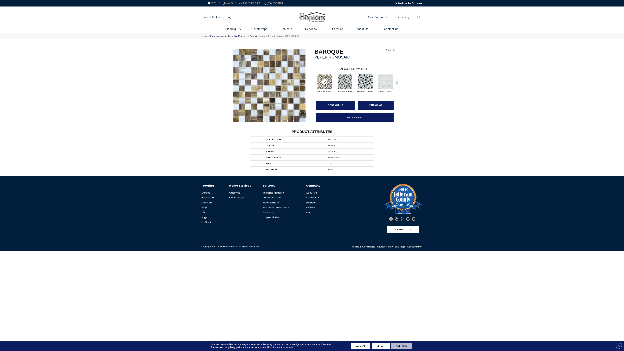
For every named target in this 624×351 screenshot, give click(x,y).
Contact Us (391, 29)
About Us (363, 29)
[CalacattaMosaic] (385, 82)
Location (337, 29)
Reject (381, 345)
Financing (402, 17)
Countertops (259, 29)
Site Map (400, 246)
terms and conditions (262, 347)
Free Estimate (271, 202)
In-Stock (206, 222)
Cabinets (286, 29)
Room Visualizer (378, 17)
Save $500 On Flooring (216, 17)
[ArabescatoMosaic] (365, 82)
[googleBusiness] (408, 219)
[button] (419, 17)
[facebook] (391, 219)
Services (311, 29)
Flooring (230, 29)
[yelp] (396, 219)
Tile (203, 212)
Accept (360, 345)
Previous (312, 77)
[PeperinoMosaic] (325, 82)
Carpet (206, 192)
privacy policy (235, 347)
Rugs (204, 217)
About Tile (226, 36)
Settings (401, 345)
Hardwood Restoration (276, 207)
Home (205, 36)
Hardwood (208, 197)
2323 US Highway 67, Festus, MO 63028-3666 (235, 3)
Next (396, 77)
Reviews (310, 207)
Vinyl (204, 207)
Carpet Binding (271, 217)
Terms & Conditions (363, 246)
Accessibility (414, 246)
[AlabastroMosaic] (345, 82)
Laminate (207, 202)
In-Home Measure (273, 192)
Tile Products (240, 36)
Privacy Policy (385, 246)
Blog (308, 212)
